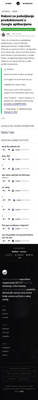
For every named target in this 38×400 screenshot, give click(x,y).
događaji (5, 336)
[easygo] (23, 251)
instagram (6, 348)
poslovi (5, 314)
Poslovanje (6, 11)
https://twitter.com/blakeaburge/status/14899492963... (17, 29)
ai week (5, 317)
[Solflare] (15, 251)
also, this (6, 156)
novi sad (5, 332)
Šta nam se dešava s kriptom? (15, 225)
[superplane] (19, 255)
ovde (21, 391)
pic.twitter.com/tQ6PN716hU (15, 104)
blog (4, 310)
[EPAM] (19, 257)
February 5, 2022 (10, 112)
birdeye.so (5, 177)
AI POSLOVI (28, 4)
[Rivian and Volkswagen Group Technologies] (9, 255)
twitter (4, 355)
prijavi (12, 132)
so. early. (6, 187)
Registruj (4, 132)
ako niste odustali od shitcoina (16, 175)
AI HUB (8, 4)
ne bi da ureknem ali (11, 146)
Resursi (15, 11)
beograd (5, 329)
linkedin (5, 351)
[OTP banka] (29, 255)
